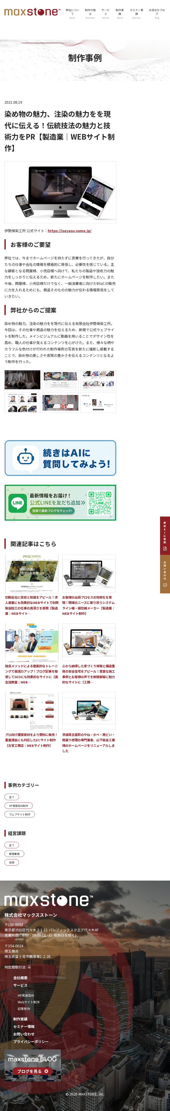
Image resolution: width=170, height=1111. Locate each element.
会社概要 (20, 977)
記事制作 (24, 1008)
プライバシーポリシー (31, 1041)
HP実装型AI (26, 995)
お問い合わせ (24, 1034)
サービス (20, 985)
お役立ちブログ (157, 13)
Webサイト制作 (29, 1002)
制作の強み (90, 13)
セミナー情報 (24, 1026)
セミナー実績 (136, 13)
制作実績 (120, 13)
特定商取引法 (15, 967)
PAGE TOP (162, 1073)
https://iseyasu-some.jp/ (69, 230)
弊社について (72, 13)
